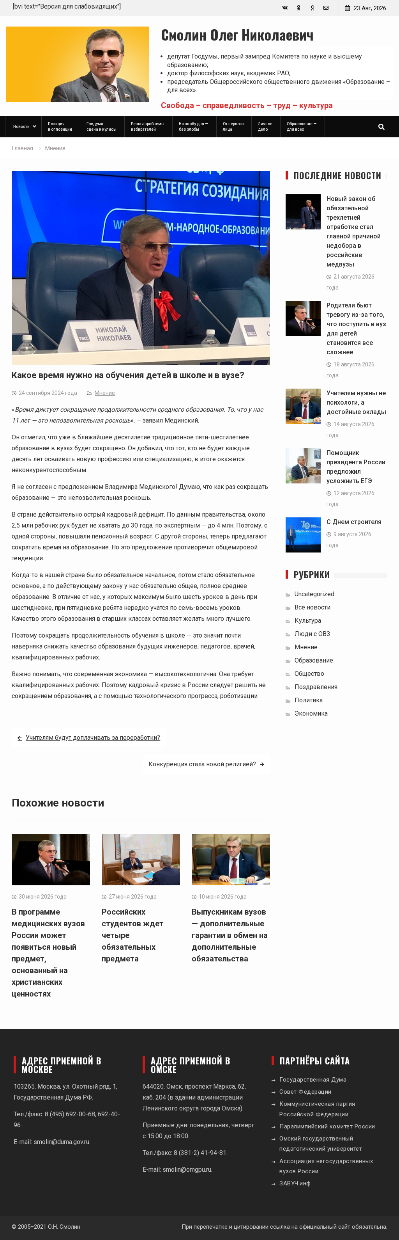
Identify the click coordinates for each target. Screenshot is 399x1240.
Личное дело (265, 126)
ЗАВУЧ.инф (295, 1183)
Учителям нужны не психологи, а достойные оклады (356, 402)
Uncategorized (314, 594)
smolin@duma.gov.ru (61, 1142)
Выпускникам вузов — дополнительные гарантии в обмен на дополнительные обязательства (230, 935)
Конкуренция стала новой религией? (202, 764)
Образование (314, 660)
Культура (308, 620)
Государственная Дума (312, 1079)
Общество (309, 673)
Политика (309, 700)
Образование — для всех (302, 126)
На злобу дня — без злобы (193, 126)
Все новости (312, 607)
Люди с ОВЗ (312, 634)
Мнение (105, 393)
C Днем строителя (354, 522)
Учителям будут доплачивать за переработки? (93, 737)
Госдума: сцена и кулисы (102, 126)
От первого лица (233, 126)
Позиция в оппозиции (60, 126)
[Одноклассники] (298, 8)
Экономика (311, 713)
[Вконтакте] (285, 8)
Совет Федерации (305, 1091)
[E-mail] (326, 8)
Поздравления (316, 687)
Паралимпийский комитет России (327, 1126)
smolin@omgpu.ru (186, 1169)
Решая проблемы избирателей (147, 126)
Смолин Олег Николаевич (237, 34)
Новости (21, 126)
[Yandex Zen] (312, 8)
